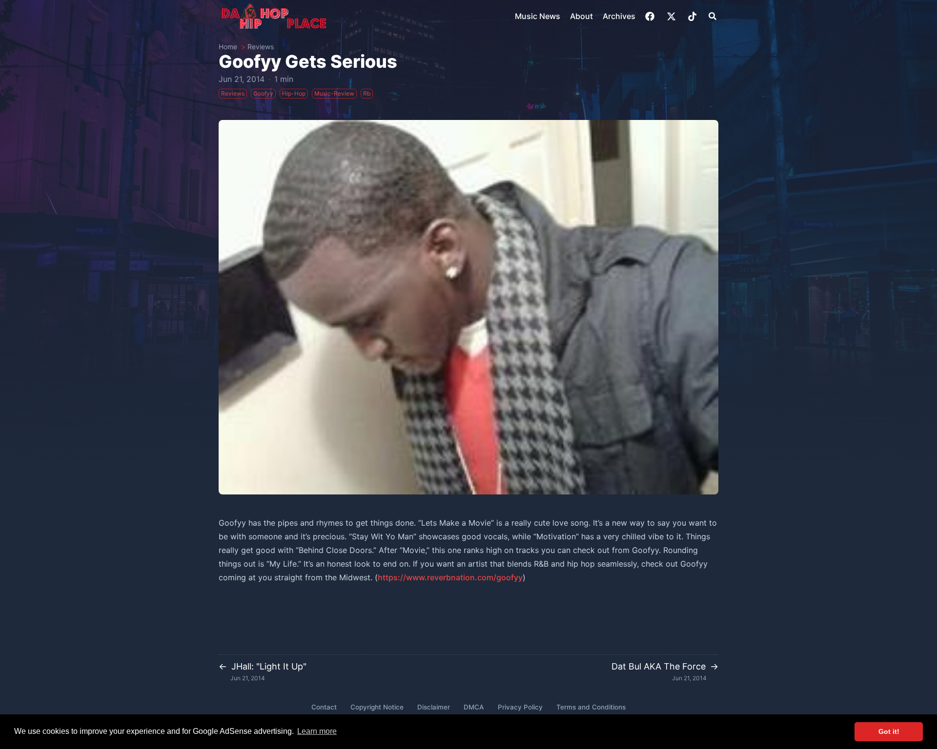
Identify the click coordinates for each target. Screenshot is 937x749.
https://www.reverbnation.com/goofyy (450, 577)
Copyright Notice (377, 707)
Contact (324, 707)
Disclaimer (433, 707)
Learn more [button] (317, 731)
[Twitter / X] (672, 16)
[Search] (712, 16)
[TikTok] (693, 16)
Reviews (260, 46)
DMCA (474, 707)
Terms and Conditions (591, 707)
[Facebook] (650, 16)
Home (228, 46)
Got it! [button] (888, 731)
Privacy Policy (520, 707)
